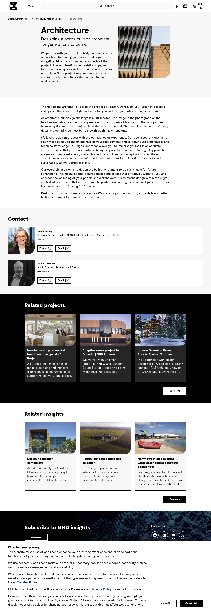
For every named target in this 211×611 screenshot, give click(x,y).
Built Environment (17, 19)
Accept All (191, 603)
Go (169, 6)
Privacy (102, 589)
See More (175, 391)
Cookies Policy (27, 582)
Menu (31, 6)
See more (175, 499)
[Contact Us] (185, 6)
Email (61, 248)
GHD (13, 6)
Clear (161, 6)
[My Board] (178, 6)
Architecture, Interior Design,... (47, 19)
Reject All (165, 603)
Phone (42, 248)
